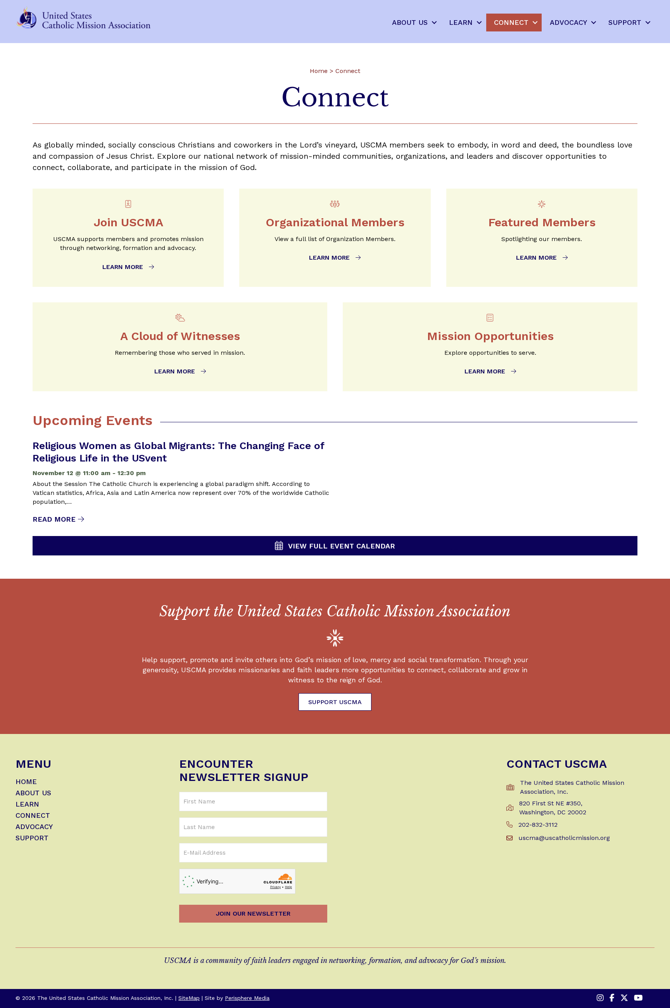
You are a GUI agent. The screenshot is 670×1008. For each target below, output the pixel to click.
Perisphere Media (247, 998)
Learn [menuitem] (461, 22)
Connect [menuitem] (511, 22)
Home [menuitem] (26, 782)
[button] (434, 22)
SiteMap (189, 998)
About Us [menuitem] (410, 22)
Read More (58, 519)
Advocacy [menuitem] (568, 22)
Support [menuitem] (624, 22)
